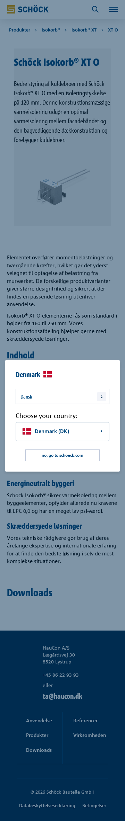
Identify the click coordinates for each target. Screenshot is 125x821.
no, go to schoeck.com (62, 455)
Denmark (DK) (52, 431)
